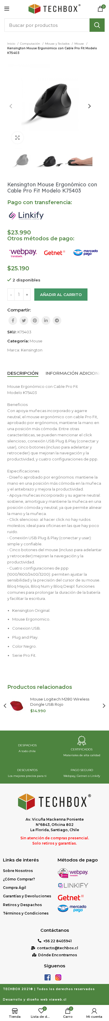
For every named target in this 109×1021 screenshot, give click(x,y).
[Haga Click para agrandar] (17, 137)
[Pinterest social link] (35, 320)
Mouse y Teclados (57, 43)
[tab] (22, 373)
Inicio (11, 43)
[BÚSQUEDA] (97, 25)
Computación (30, 43)
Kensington (31, 350)
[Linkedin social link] (46, 320)
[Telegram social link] (57, 320)
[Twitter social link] (23, 320)
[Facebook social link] (12, 320)
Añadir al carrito (61, 294)
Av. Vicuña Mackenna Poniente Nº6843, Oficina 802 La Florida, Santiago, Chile (55, 824)
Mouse (79, 43)
